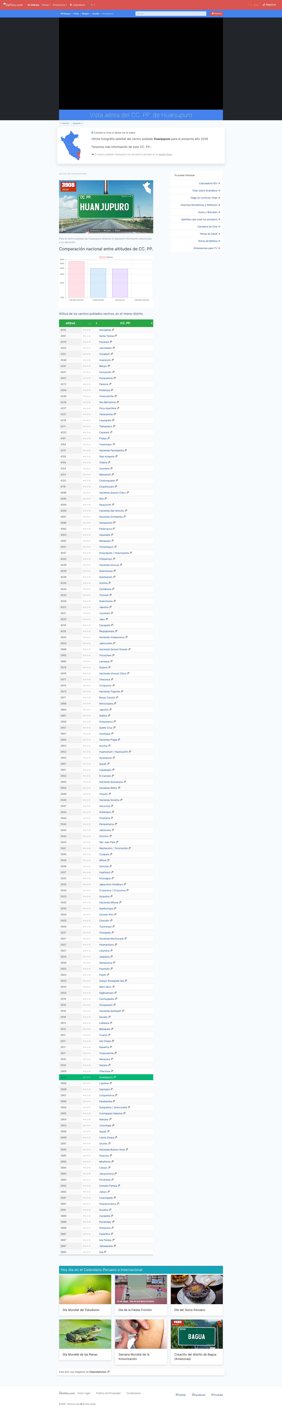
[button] (91, 5)
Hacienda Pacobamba (111, 450)
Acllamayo (105, 812)
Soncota (104, 866)
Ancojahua (105, 329)
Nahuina (103, 1119)
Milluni (102, 860)
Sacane (103, 1016)
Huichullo (104, 968)
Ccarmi (103, 1035)
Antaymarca (106, 721)
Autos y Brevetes (208, 212)
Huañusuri (104, 872)
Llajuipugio (105, 769)
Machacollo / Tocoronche (113, 848)
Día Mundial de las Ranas (80, 1354)
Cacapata (104, 1215)
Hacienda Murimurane (111, 938)
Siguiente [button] (77, 123)
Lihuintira (104, 950)
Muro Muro (105, 986)
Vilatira (103, 462)
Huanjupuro (106, 1077)
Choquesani (105, 1004)
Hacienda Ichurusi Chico (112, 673)
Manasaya (104, 540)
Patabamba (105, 1101)
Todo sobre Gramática (205, 190)
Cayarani (104, 432)
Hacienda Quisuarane (111, 781)
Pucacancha (106, 378)
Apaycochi (105, 504)
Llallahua (104, 1023)
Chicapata (105, 932)
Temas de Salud (209, 233)
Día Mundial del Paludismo (81, 1310)
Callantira (104, 1233)
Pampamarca (106, 824)
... (89, 323)
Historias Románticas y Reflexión (199, 204)
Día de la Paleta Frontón (135, 1310)
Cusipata (104, 854)
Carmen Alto (106, 914)
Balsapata (104, 1029)
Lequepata (105, 420)
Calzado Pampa (108, 1185)
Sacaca (103, 1065)
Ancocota (104, 806)
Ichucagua (105, 878)
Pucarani (104, 341)
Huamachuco (106, 944)
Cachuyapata (106, 998)
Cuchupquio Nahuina (110, 1113)
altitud (70, 323)
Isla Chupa (105, 1041)
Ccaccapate (106, 1197)
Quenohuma (106, 570)
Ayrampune (105, 757)
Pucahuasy (105, 1221)
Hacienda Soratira (109, 800)
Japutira (103, 607)
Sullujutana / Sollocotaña (113, 1107)
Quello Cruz (105, 727)
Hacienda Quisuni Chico (112, 492)
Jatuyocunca (106, 1173)
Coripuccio (105, 685)
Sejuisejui (104, 1089)
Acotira (103, 745)
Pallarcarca (105, 528)
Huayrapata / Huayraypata (114, 552)
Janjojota (104, 956)
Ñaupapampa (106, 631)
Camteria (104, 468)
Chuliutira (104, 818)
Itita (101, 498)
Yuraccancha (106, 396)
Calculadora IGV (208, 183)
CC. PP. (125, 323)
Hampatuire (105, 522)
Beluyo (103, 366)
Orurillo (95, 13)
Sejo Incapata (106, 456)
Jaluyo (103, 1191)
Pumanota (104, 1227)
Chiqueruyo (105, 558)
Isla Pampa (105, 1239)
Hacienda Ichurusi (109, 564)
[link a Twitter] (181, 1394)
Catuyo (103, 1167)
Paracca (103, 384)
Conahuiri (104, 354)
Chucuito (104, 920)
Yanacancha (106, 414)
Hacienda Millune (108, 902)
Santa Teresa (106, 335)
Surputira (104, 896)
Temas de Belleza (208, 240)
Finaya (102, 438)
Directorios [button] (59, 4)
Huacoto (104, 1155)
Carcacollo (105, 372)
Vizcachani (105, 655)
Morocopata (106, 703)
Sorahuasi (104, 733)
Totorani (104, 595)
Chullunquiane (107, 480)
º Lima (253, 4)
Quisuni (103, 667)
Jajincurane (105, 643)
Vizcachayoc (106, 546)
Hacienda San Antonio (111, 510)
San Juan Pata (107, 842)
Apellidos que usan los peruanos (199, 219)
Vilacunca (104, 679)
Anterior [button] (65, 123)
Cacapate (104, 625)
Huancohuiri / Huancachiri (113, 751)
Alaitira (103, 715)
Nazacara (104, 1059)
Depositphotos (97, 1371)
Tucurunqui (105, 926)
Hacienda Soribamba (110, 516)
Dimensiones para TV (206, 248)
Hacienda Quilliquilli (110, 1010)
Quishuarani (105, 577)
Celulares (217, 13)
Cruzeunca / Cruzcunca (112, 890)
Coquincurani (106, 486)
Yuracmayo (105, 444)
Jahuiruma (105, 830)
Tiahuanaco (105, 426)
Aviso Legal (83, 1393)
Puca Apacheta (107, 408)
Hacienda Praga (108, 739)
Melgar (85, 13)
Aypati (102, 763)
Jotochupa (105, 1125)
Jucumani (104, 613)
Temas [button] (45, 4)
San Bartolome (107, 402)
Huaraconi (105, 360)
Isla (101, 1252)
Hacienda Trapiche (109, 691)
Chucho (103, 793)
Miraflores (104, 1161)
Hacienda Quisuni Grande (113, 649)
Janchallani (105, 347)
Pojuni (102, 974)
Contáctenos (133, 1393)
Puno (76, 13)
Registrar (270, 4)
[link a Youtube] (217, 1394)
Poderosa (104, 390)
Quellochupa (106, 908)
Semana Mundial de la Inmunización (134, 1357)
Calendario (78, 4)
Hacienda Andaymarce (111, 637)
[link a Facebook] (198, 1394)
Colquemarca (106, 1095)
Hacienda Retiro (108, 787)
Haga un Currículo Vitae (204, 197)
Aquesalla (104, 534)
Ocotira (103, 583)
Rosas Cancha (107, 697)
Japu (102, 619)
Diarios (35, 4)
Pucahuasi (104, 1179)
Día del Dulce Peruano (189, 1310)
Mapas (67, 13)
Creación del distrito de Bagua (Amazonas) (195, 1357)
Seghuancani (106, 992)
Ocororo (104, 836)
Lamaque (104, 661)
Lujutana (104, 1083)
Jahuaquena (106, 1246)
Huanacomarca (107, 1203)
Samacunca (105, 962)
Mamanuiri (105, 474)
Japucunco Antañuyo (111, 884)
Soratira (103, 1209)
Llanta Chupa (106, 1137)
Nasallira (104, 1047)
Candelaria (105, 589)
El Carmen (105, 775)
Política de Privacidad (108, 1393)
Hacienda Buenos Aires (112, 1149)
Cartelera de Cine (208, 226)
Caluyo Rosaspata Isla (111, 980)
